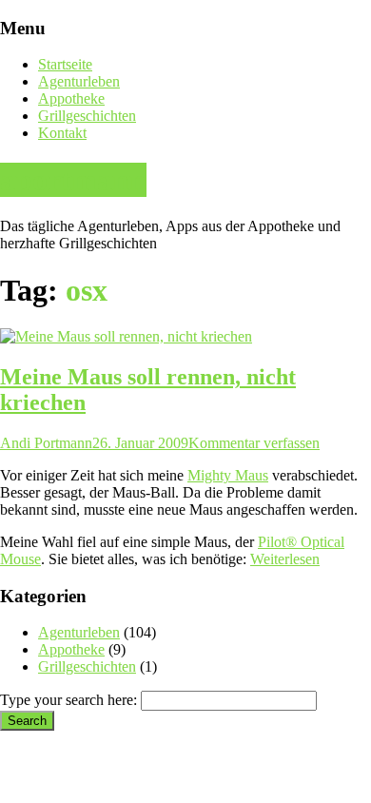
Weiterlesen (285, 559)
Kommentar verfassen (254, 443)
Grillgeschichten (87, 116)
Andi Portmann (46, 443)
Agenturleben (79, 81)
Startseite (65, 64)
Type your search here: (68, 700)
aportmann (73, 180)
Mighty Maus (227, 475)
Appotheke (71, 98)
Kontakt (62, 133)
